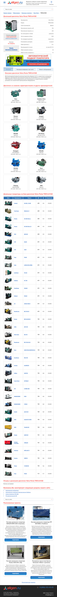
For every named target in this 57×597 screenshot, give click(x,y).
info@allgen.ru (49, 595)
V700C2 (25, 404)
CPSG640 (26, 442)
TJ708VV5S (26, 466)
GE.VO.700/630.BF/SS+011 (29, 350)
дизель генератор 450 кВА (12, 494)
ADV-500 (26, 234)
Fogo (15, 257)
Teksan (15, 466)
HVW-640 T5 (26, 450)
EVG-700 (26, 357)
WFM (15, 419)
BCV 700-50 (26, 311)
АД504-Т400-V (27, 303)
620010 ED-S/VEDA (28, 265)
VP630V (25, 288)
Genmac (15, 365)
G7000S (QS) (27, 388)
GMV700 (26, 373)
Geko (15, 265)
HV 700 (25, 280)
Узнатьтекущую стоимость (11, 49)
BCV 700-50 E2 (27, 342)
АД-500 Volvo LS (27, 226)
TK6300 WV (26, 427)
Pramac (15, 435)
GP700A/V (26, 381)
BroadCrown (16, 311)
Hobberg (16, 280)
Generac (16, 458)
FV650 (25, 473)
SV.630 (25, 242)
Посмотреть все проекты (28, 582)
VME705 (26, 458)
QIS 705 (25, 334)
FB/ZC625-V (26, 211)
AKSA (15, 326)
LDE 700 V (26, 411)
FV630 (25, 257)
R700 (25, 396)
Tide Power (16, 211)
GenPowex (16, 272)
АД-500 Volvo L (27, 218)
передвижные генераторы (12, 490)
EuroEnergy (16, 357)
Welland (16, 296)
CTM (15, 242)
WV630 (25, 296)
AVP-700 (26, 326)
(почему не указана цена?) (11, 38)
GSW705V (26, 435)
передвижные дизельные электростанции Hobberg (18, 492)
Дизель (15, 218)
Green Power (16, 381)
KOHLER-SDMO (17, 396)
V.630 (25, 249)
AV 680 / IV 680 (27, 203)
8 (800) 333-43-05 (47, 587)
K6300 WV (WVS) (27, 419)
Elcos (15, 350)
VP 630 (25, 272)
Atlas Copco (16, 334)
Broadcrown (16, 342)
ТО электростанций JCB (11, 496)
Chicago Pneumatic (16, 443)
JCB (15, 388)
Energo (15, 319)
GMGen (15, 373)
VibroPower (16, 288)
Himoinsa (16, 450)
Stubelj (15, 411)
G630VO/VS (26, 365)
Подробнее (15, 540)
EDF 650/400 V (27, 319)
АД (14, 303)
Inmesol (15, 203)
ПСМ (15, 234)
